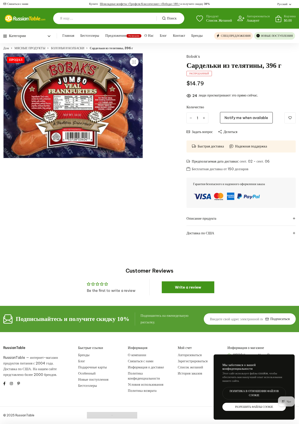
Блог (163, 35)
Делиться (230, 132)
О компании (137, 355)
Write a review (188, 287)
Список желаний (190, 367)
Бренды (197, 35)
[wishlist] (290, 117)
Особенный (87, 373)
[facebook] (4, 383)
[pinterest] (18, 383)
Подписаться (280, 319)
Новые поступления (93, 379)
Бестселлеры (89, 35)
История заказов (190, 373)
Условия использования (145, 384)
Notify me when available (246, 118)
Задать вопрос (202, 132)
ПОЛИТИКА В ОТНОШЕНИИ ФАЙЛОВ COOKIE (254, 393)
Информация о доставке (146, 367)
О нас (149, 35)
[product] (134, 62)
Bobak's (193, 56)
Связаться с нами (17, 3)
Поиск (172, 18)
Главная (68, 35)
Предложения (115, 35)
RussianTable (14, 347)
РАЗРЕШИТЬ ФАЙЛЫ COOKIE (254, 406)
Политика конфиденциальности (144, 375)
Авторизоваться (190, 355)
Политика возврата (142, 390)
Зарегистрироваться (193, 361)
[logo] (25, 18)
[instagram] (11, 383)
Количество (195, 107)
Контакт (179, 35)
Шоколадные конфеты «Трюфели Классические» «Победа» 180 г (140, 3)
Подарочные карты (92, 367)
